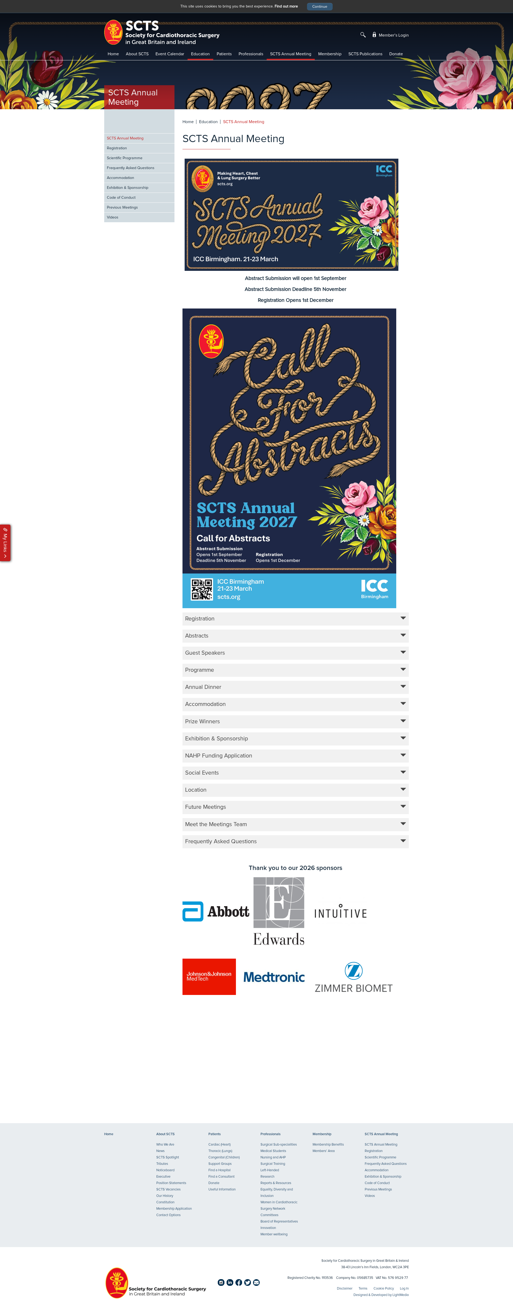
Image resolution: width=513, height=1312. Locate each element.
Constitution (165, 1202)
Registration (117, 148)
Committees (269, 1215)
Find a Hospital (219, 1170)
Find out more (286, 6)
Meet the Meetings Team (216, 824)
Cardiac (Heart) (219, 1144)
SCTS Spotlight (167, 1157)
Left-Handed (270, 1170)
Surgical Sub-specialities (279, 1144)
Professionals (251, 54)
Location (196, 790)
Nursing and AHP (273, 1157)
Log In (404, 1288)
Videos (112, 217)
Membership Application (174, 1209)
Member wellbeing (274, 1234)
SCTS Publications (365, 54)
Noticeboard (165, 1170)
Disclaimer (344, 1288)
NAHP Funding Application (218, 756)
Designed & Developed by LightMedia (381, 1295)
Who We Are (165, 1144)
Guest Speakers (205, 653)
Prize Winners (202, 722)
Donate (396, 54)
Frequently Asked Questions (130, 168)
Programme (199, 670)
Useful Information (222, 1189)
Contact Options (168, 1215)
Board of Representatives (279, 1221)
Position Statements (171, 1183)
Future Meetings (205, 807)
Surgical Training (273, 1164)
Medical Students (273, 1151)
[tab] (295, 619)
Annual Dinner (203, 687)
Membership (329, 54)
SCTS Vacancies (168, 1189)
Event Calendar (170, 54)
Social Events (202, 773)
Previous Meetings (122, 207)
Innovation (268, 1228)
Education (200, 54)
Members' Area (324, 1151)
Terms (363, 1288)
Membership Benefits (328, 1144)
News (160, 1151)
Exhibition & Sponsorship (127, 188)
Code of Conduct (121, 198)
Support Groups (220, 1164)
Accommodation (120, 178)
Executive (163, 1176)
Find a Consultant (221, 1176)
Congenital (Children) (224, 1157)
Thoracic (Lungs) (220, 1151)
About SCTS (137, 54)
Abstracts (196, 636)
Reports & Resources (276, 1183)
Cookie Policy (384, 1288)
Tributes (162, 1164)
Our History (164, 1196)
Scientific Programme (124, 158)
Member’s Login (393, 35)
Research (267, 1176)
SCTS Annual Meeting (290, 54)
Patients (224, 54)
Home (113, 54)
